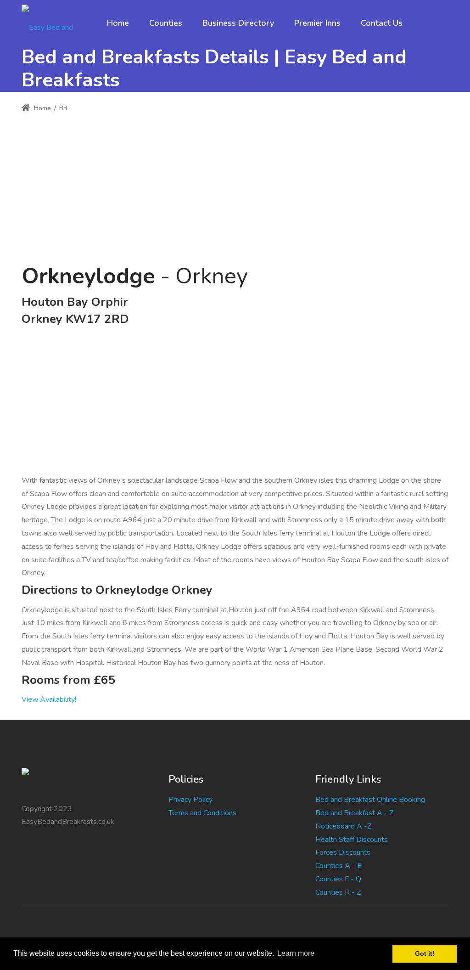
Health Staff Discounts (351, 840)
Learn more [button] (295, 953)
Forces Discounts (342, 852)
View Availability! (49, 699)
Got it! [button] (425, 953)
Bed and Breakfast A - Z (354, 813)
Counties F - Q (338, 879)
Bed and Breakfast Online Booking (370, 800)
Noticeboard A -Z (343, 826)
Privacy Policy (190, 800)
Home (41, 108)
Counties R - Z (338, 892)
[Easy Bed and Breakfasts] (55, 23)
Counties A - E (338, 866)
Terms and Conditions (202, 813)
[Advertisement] (235, 183)
